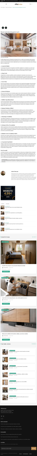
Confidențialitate (25, 453)
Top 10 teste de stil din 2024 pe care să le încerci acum (9, 436)
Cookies (30, 453)
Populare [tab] (7, 203)
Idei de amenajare (9, 7)
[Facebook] (19, 1)
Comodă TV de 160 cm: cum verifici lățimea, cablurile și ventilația (18, 374)
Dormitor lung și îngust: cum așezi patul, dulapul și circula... (13, 207)
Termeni (20, 453)
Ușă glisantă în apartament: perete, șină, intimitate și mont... (13, 229)
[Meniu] (6, 4)
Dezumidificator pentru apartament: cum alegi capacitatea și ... (14, 223)
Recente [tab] (2, 203)
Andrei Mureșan (14, 171)
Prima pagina (3, 7)
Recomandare (7, 222)
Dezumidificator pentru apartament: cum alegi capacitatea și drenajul (19, 351)
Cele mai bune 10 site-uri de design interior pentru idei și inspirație (11, 434)
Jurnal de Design (13, 388)
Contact (2, 418)
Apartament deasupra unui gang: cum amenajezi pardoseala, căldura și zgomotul (21, 389)
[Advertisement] (18, 14)
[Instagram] (22, 1)
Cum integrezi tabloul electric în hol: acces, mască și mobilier (18, 381)
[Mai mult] (31, 4)
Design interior (13, 365)
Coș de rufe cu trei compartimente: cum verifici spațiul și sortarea (14, 297)
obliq (18, 4)
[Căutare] (30, 4)
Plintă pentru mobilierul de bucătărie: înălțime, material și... (13, 218)
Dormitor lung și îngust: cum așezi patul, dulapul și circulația (13, 265)
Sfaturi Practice (7, 211)
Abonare (33, 448)
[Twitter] (21, 1)
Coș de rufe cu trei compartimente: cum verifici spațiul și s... (13, 212)
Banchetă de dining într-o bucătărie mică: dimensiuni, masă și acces (19, 396)
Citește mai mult (6, 271)
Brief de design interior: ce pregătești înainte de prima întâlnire (18, 366)
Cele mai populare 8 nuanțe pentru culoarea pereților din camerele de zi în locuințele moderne (15, 439)
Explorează (34, 343)
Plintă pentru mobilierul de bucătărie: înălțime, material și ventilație (15, 333)
